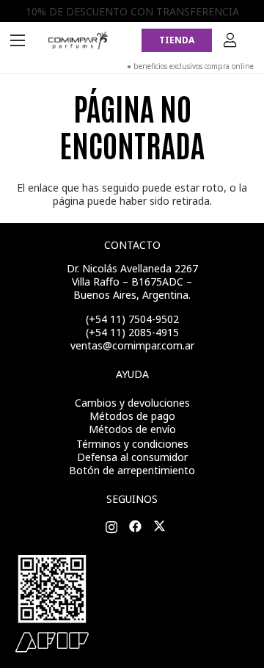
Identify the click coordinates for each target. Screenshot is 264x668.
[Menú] (17, 40)
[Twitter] (159, 526)
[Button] (230, 40)
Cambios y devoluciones (132, 403)
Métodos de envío (132, 429)
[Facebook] (135, 526)
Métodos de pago (132, 416)
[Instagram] (111, 527)
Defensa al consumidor (132, 457)
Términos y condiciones (132, 444)
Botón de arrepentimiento (132, 470)
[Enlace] (78, 40)
